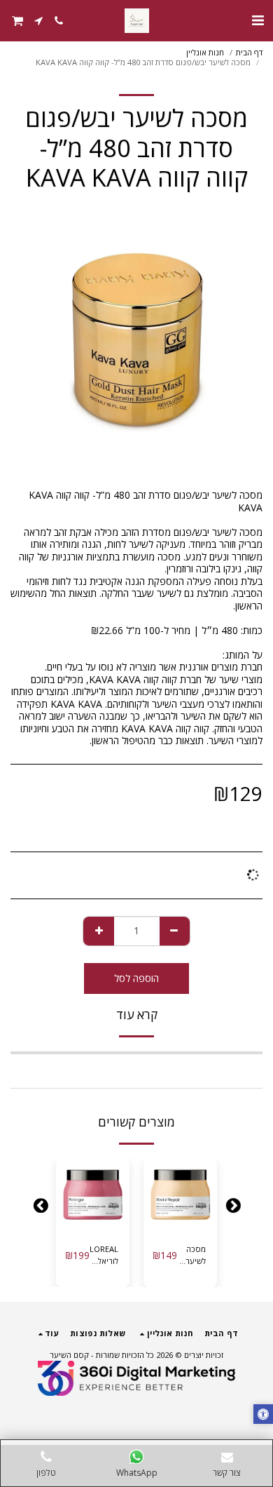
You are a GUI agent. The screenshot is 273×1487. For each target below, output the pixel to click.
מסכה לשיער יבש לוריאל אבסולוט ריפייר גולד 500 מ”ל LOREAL (191, 1255)
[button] (258, 20)
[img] (180, 1195)
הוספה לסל (177, 1222)
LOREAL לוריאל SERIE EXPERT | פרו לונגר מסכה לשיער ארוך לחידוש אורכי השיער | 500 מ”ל (104, 1255)
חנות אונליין (205, 52)
